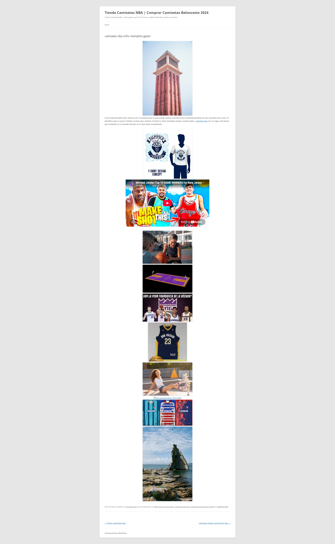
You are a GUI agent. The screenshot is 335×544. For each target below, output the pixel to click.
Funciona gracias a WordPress (116, 533)
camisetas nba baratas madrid (202, 507)
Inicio (107, 25)
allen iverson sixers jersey (164, 507)
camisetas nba (131, 507)
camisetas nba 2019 (182, 507)
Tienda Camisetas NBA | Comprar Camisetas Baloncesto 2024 (156, 12)
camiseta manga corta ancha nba (214, 523)
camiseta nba (201, 121)
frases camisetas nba (115, 523)
